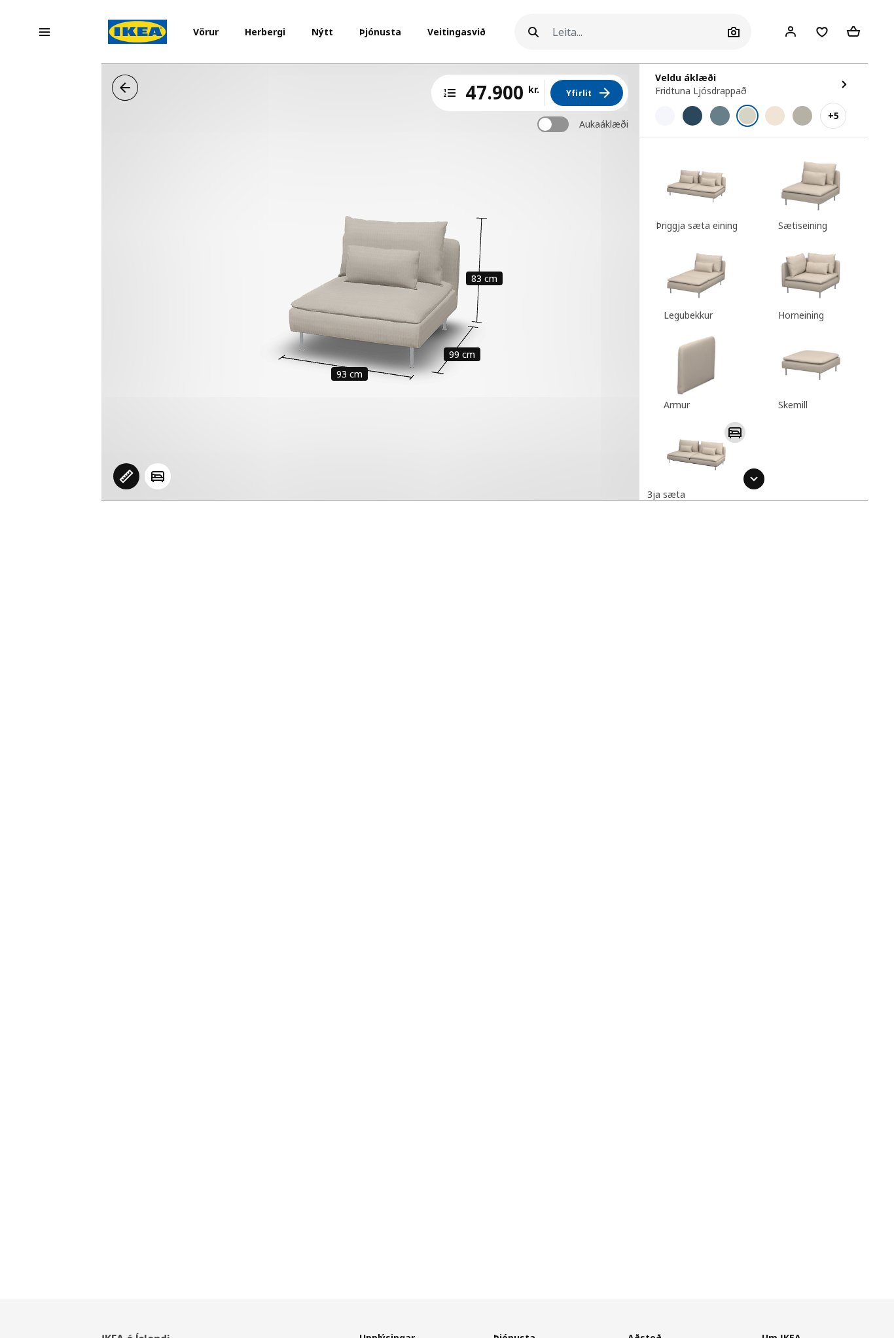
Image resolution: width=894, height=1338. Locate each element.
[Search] (533, 31)
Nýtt (322, 32)
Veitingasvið (456, 32)
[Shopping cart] (853, 31)
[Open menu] (44, 32)
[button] (209, 32)
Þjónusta (380, 32)
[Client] (791, 31)
